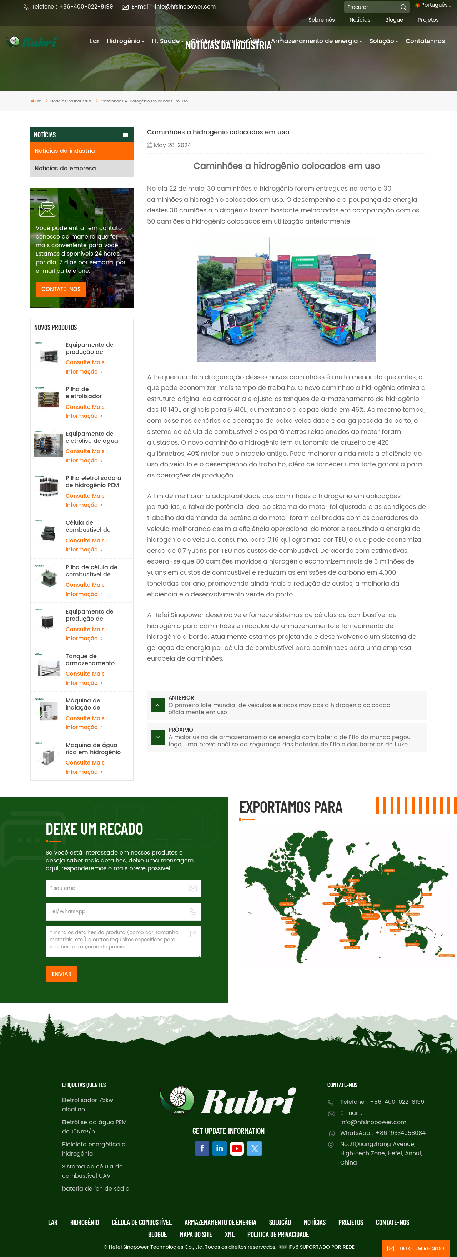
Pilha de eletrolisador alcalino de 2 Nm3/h (84, 393)
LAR (52, 1222)
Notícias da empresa (65, 168)
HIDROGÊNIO (84, 1222)
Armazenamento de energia (314, 41)
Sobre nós (321, 20)
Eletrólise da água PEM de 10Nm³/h (94, 1127)
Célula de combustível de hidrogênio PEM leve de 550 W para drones (88, 526)
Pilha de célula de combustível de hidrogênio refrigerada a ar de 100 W (93, 571)
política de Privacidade (278, 1234)
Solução (382, 41)
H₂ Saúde (166, 41)
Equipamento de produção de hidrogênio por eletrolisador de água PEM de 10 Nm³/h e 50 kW (90, 615)
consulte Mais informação (85, 367)
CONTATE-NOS (61, 289)
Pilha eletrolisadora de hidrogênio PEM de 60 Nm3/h (93, 482)
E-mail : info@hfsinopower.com (174, 6)
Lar (95, 41)
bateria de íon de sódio (95, 1188)
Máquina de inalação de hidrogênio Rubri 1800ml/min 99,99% (93, 704)
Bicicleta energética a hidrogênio (94, 1149)
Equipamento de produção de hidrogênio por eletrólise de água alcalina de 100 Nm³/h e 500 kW (92, 348)
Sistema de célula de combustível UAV (92, 1171)
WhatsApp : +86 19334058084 (383, 1133)
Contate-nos (425, 41)
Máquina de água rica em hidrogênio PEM (93, 749)
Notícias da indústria (65, 151)
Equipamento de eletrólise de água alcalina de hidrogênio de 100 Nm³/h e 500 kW (92, 437)
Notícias (360, 20)
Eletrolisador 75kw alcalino (87, 1105)
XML (230, 1234)
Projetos (428, 20)
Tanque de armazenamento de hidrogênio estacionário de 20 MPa (93, 660)
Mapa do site (196, 1234)
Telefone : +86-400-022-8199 (72, 6)
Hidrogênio (123, 41)
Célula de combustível (225, 41)
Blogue (394, 20)
